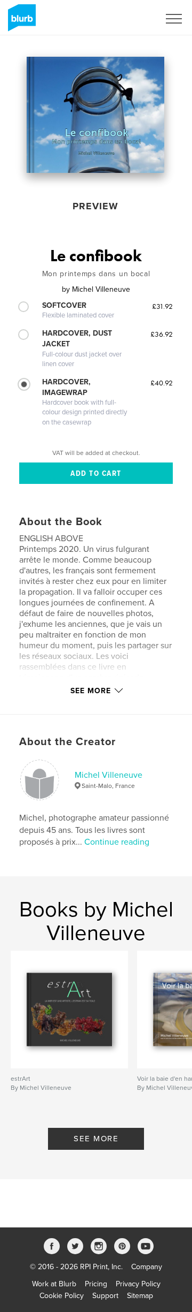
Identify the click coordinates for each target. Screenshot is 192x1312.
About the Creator (67, 741)
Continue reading (116, 842)
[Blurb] (20, 22)
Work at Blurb (54, 1283)
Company (146, 1266)
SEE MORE (96, 1138)
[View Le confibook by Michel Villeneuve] (95, 115)
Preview (95, 206)
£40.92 (161, 383)
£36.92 (161, 334)
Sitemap (140, 1295)
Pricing (96, 1283)
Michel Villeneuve (108, 775)
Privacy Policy (138, 1283)
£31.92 (162, 306)
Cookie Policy (61, 1295)
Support (105, 1295)
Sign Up (132, 18)
